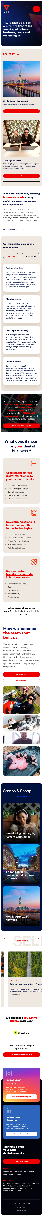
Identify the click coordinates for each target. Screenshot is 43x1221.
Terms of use (21, 1210)
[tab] (11, 256)
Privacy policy (21, 1207)
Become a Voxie (21, 680)
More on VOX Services (12, 229)
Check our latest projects (21, 425)
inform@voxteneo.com (12, 1174)
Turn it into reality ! (21, 1161)
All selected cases (21, 940)
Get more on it (21, 674)
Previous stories (22, 796)
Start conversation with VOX (21, 1054)
